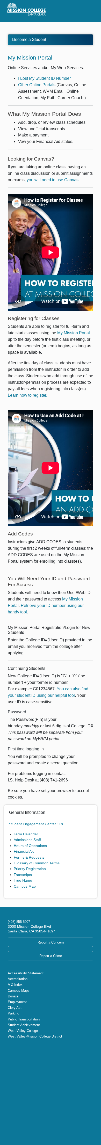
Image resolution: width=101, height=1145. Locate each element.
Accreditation (17, 979)
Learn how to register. (27, 395)
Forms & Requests (29, 857)
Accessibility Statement (26, 973)
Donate (13, 996)
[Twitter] (10, 1047)
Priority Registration (30, 869)
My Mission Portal (30, 57)
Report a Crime (50, 956)
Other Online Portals (36, 85)
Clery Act (14, 1008)
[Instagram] (18, 1047)
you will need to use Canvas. (53, 180)
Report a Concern (51, 942)
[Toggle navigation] (87, 11)
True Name (23, 880)
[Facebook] (14, 1047)
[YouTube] (22, 1047)
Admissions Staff (27, 840)
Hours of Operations (30, 846)
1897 (51, 931)
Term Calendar (26, 834)
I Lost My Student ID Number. (44, 78)
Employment (17, 1002)
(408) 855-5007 (19, 922)
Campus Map (25, 886)
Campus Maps (19, 990)
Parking (13, 1013)
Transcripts (23, 875)
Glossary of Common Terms (37, 863)
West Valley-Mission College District (35, 1036)
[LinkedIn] (26, 1047)
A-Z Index (15, 985)
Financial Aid (24, 851)
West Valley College (23, 1031)
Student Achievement (24, 1025)
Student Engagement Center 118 (36, 824)
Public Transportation (24, 1019)
